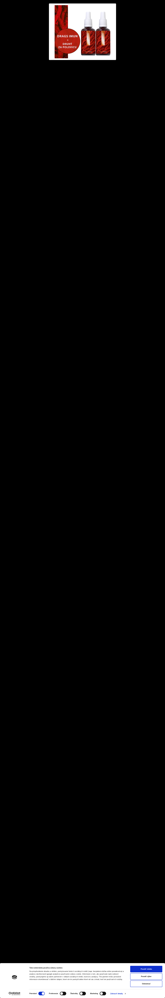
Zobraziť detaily (116, 994)
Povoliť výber (146, 976)
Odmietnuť (146, 984)
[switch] (63, 993)
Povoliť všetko (146, 969)
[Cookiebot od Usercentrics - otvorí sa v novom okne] (14, 993)
